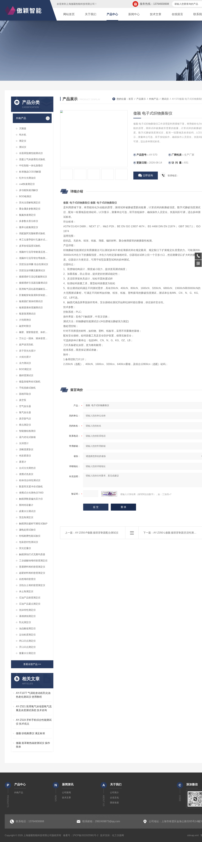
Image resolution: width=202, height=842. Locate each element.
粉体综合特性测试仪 (29, 480)
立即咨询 (148, 175)
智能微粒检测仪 (27, 431)
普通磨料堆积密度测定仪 (32, 566)
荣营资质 (114, 802)
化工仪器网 (118, 835)
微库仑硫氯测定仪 (28, 227)
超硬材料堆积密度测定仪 (32, 573)
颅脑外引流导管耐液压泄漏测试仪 (35, 252)
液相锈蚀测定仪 (27, 616)
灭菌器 (22, 128)
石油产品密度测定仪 (29, 597)
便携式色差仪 (26, 474)
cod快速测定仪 (27, 184)
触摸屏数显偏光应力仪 (31, 498)
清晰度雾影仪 (26, 449)
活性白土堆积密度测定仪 (32, 585)
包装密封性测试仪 (28, 542)
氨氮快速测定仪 (27, 215)
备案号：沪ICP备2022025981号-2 (80, 835)
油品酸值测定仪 (27, 628)
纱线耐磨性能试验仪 (29, 535)
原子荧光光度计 (27, 350)
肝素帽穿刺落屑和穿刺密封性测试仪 (35, 295)
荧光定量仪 (25, 548)
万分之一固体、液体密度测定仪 (35, 338)
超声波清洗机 (26, 344)
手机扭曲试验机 (27, 387)
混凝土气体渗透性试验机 (32, 159)
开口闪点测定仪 (27, 647)
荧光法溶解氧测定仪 (29, 202)
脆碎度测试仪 (26, 375)
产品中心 (112, 14)
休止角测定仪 (26, 591)
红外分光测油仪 (27, 177)
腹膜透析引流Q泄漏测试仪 (33, 276)
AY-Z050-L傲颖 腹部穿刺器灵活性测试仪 (176, 532)
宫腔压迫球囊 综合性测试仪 (33, 264)
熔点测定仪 (25, 424)
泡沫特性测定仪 (27, 610)
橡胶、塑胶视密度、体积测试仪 (35, 332)
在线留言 (177, 14)
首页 (130, 98)
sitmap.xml (193, 835)
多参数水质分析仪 (28, 221)
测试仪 (22, 147)
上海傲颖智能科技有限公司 (80, 4)
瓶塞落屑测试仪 (27, 313)
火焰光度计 (25, 356)
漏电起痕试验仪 (27, 529)
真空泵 (22, 400)
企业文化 (114, 797)
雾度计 (22, 461)
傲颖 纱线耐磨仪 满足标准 (30, 733)
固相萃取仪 (25, 394)
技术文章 (155, 14)
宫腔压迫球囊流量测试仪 (32, 270)
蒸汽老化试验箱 (27, 437)
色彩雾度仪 (25, 455)
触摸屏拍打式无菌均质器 (32, 554)
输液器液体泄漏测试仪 (31, 307)
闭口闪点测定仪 (27, 640)
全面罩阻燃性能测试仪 (31, 153)
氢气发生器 (25, 412)
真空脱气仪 (25, 418)
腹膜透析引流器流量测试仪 (33, 282)
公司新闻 (66, 792)
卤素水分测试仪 (27, 511)
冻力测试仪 (25, 363)
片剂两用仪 (25, 319)
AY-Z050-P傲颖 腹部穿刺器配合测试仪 (96, 532)
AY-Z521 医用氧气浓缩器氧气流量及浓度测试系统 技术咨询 (34, 708)
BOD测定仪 (25, 369)
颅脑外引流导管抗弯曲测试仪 (34, 258)
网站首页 (69, 14)
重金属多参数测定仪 (29, 208)
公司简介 (114, 792)
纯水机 (22, 134)
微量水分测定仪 (27, 653)
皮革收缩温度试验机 (29, 245)
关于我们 (90, 14)
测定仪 (22, 140)
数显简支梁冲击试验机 (31, 486)
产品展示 (141, 98)
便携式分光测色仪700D (31, 492)
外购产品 (21, 118)
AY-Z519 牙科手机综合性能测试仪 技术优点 (34, 722)
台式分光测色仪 (27, 468)
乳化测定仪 (25, 622)
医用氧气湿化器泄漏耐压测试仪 (35, 289)
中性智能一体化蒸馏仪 (31, 165)
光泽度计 (24, 443)
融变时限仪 (25, 326)
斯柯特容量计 (26, 505)
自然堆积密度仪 (27, 579)
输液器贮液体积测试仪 (31, 301)
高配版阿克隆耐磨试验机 (32, 233)
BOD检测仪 (25, 196)
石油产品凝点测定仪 (29, 603)
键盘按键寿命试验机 (29, 381)
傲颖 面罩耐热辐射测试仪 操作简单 (33, 745)
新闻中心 (134, 14)
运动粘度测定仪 (27, 634)
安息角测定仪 (26, 517)
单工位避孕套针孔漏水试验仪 (34, 239)
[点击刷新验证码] (109, 493)
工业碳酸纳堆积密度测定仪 (33, 560)
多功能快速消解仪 (28, 190)
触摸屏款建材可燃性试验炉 (33, 523)
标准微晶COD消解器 (30, 171)
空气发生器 (25, 406)
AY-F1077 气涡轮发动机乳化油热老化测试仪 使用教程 (33, 695)
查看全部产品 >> (32, 664)
